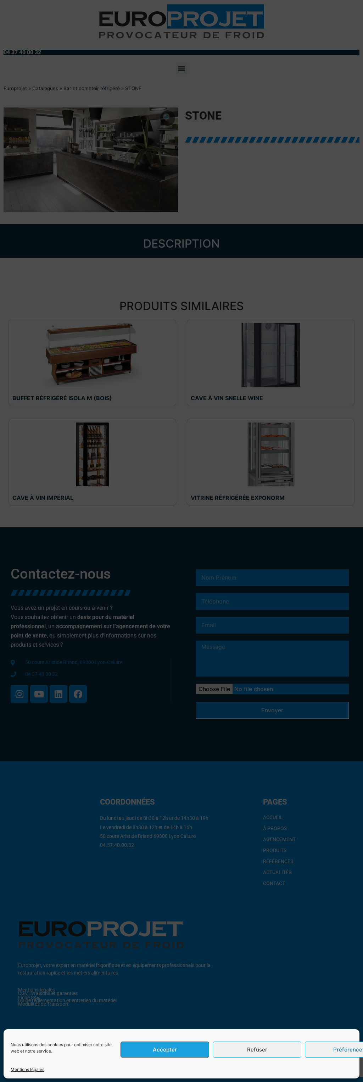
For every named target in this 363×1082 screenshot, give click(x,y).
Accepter (165, 1049)
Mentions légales (27, 1069)
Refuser (257, 1049)
